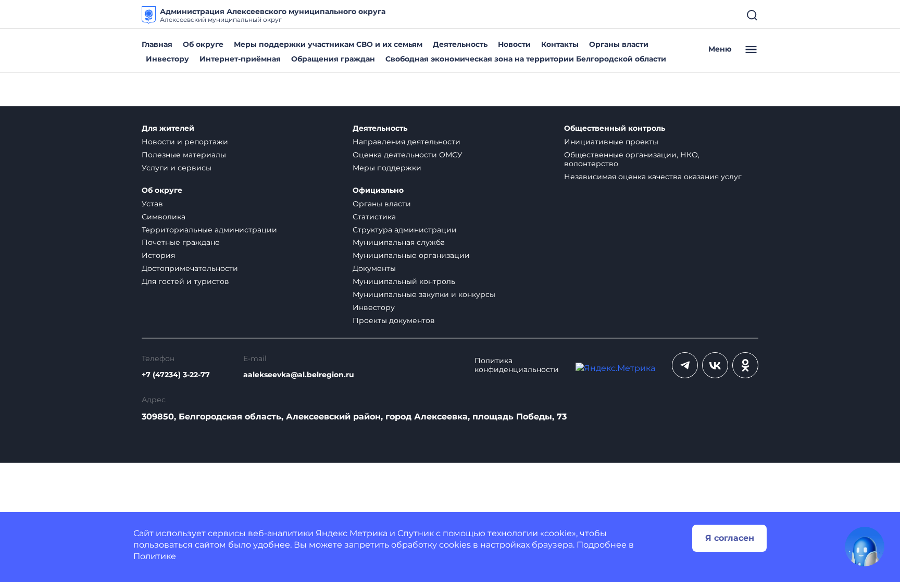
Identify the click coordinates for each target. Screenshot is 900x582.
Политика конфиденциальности (516, 365)
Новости (514, 44)
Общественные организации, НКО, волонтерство (631, 159)
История (158, 255)
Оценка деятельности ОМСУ (408, 154)
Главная (157, 44)
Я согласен (729, 538)
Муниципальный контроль (404, 281)
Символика (163, 216)
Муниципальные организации (411, 255)
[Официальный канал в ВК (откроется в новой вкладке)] (715, 365)
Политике (154, 556)
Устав (152, 203)
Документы (374, 268)
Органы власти (618, 44)
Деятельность (460, 44)
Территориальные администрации (209, 229)
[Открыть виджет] (864, 546)
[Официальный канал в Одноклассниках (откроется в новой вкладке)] (745, 365)
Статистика (374, 216)
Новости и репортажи (185, 141)
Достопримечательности (190, 268)
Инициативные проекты (611, 141)
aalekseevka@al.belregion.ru (298, 374)
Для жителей (168, 128)
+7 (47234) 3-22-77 (176, 374)
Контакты (560, 44)
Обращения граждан (333, 59)
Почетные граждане (181, 242)
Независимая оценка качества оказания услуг (653, 176)
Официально (378, 190)
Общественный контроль (614, 128)
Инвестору (167, 59)
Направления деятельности (406, 141)
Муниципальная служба (399, 242)
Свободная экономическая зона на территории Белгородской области (525, 59)
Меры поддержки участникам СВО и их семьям (328, 44)
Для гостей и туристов (185, 281)
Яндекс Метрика (352, 533)
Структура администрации (405, 229)
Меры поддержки (387, 167)
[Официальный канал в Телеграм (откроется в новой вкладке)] (685, 365)
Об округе (203, 44)
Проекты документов (394, 320)
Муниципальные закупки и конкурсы (424, 294)
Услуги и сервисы (176, 167)
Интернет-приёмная (240, 59)
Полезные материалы (184, 154)
